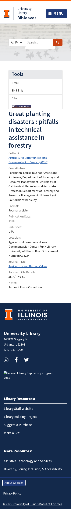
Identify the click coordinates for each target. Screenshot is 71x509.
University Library (24, 10)
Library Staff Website (18, 408)
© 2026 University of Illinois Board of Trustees (32, 504)
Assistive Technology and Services (28, 461)
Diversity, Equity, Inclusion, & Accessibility (33, 469)
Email (15, 83)
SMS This (17, 91)
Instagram (6, 359)
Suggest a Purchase (18, 425)
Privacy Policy (12, 493)
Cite (14, 98)
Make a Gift (12, 433)
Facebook (16, 359)
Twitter (26, 359)
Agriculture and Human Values (28, 266)
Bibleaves (27, 18)
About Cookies (14, 483)
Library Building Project (20, 416)
